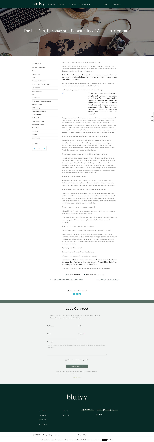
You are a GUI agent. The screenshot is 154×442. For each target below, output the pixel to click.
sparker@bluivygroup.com (107, 410)
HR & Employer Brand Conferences (41, 101)
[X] (34, 148)
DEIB (33, 77)
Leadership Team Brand (38, 121)
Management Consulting (38, 124)
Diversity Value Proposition (39, 81)
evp (33, 94)
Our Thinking (83, 4)
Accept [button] (104, 439)
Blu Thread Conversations (38, 67)
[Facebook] (39, 148)
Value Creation (36, 138)
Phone (49, 334)
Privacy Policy (77, 378)
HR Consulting (36, 108)
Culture (34, 71)
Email (80, 326)
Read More (110, 439)
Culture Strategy (36, 74)
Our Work (72, 4)
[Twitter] (80, 294)
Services (61, 4)
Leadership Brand (36, 118)
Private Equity (35, 128)
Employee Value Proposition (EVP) (41, 84)
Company (81, 334)
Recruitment (35, 131)
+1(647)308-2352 (87, 410)
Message (50, 342)
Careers (106, 4)
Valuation (34, 134)
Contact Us (116, 4)
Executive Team (36, 97)
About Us (51, 4)
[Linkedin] (77, 294)
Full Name (51, 326)
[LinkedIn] (44, 148)
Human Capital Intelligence (39, 111)
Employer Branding (37, 91)
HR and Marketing (37, 104)
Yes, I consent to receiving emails (78, 360)
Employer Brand (36, 87)
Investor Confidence (37, 114)
